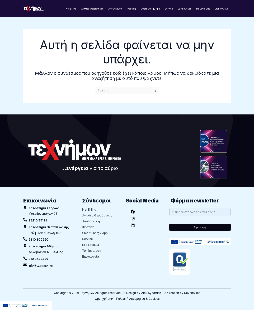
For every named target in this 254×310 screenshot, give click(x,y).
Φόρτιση (131, 8)
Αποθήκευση (115, 8)
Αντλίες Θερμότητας (92, 8)
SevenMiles (192, 293)
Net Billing (71, 8)
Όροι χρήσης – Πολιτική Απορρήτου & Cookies (127, 298)
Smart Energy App (150, 8)
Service (169, 8)
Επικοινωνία (221, 8)
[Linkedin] (132, 225)
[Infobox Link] (50, 220)
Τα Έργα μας (203, 8)
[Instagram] (132, 218)
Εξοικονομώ (184, 8)
